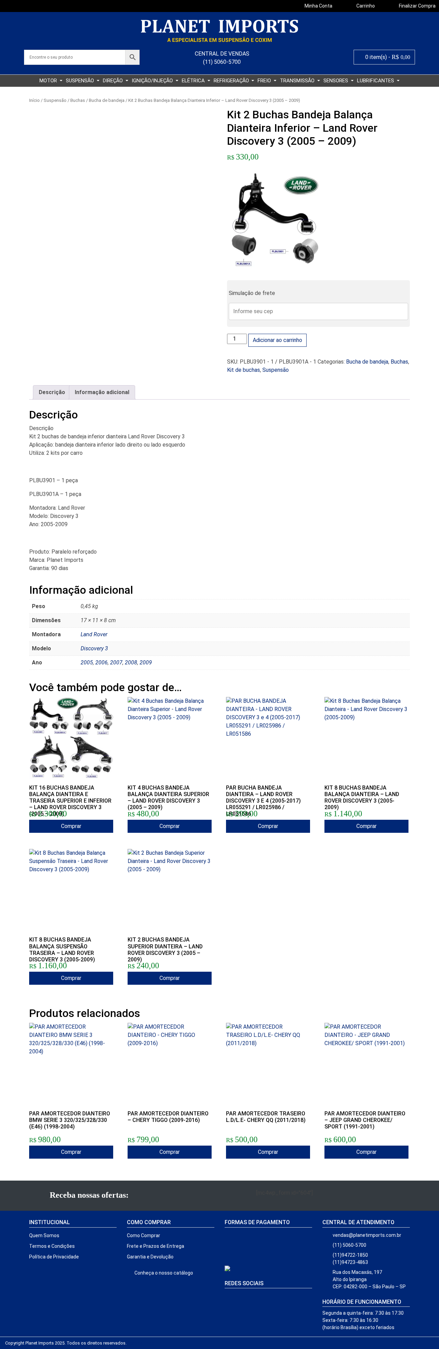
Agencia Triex (140, 1343)
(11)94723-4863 (350, 1262)
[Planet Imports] (219, 30)
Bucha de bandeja (106, 100)
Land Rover (94, 634)
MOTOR (48, 81)
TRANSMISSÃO (298, 81)
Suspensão (55, 100)
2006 (101, 662)
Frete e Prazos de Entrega (155, 1246)
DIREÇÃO (113, 81)
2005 (87, 662)
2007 (116, 662)
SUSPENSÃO (80, 81)
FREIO (265, 81)
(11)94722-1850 (350, 1255)
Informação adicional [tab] (102, 392)
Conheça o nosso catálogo (163, 1273)
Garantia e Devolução (150, 1256)
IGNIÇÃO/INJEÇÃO (153, 81)
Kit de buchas (243, 370)
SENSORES (336, 81)
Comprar (71, 826)
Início (34, 100)
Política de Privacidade (54, 1256)
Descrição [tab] (52, 392)
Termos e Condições (52, 1246)
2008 (131, 662)
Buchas (77, 100)
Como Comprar (143, 1235)
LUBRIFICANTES (376, 81)
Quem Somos (44, 1235)
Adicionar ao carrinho (277, 340)
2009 (146, 662)
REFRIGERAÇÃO (232, 81)
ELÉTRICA (194, 81)
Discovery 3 (94, 648)
